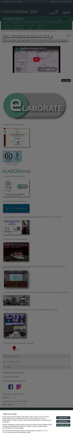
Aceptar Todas (63, 417)
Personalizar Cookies (63, 425)
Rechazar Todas (63, 421)
